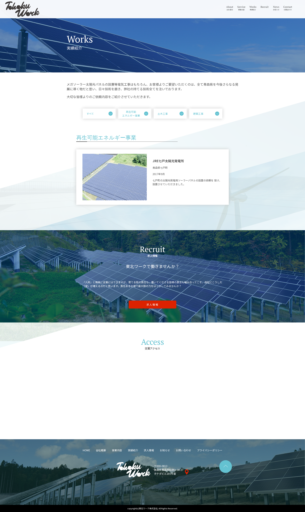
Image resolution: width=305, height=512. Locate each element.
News (276, 8)
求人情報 (149, 450)
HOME (86, 450)
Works (252, 8)
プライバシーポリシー (209, 450)
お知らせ (165, 450)
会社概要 (101, 450)
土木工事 (163, 113)
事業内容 (117, 450)
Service (241, 8)
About (229, 8)
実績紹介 (133, 450)
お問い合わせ (183, 450)
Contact (287, 8)
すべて (90, 113)
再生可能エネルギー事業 (131, 113)
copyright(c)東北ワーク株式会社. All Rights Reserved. (152, 508)
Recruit (265, 6)
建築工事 (198, 113)
